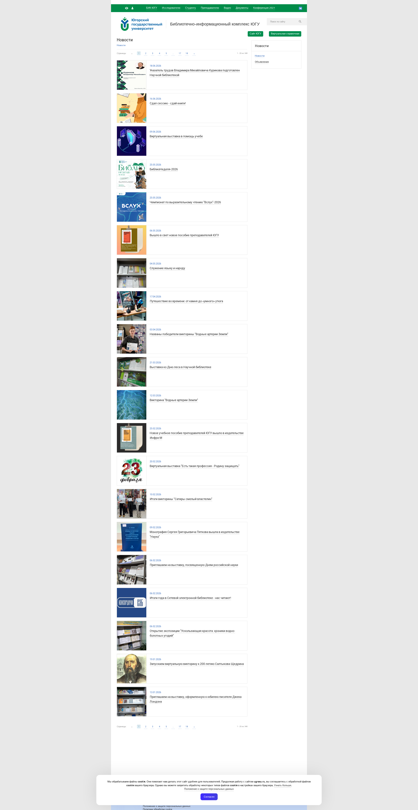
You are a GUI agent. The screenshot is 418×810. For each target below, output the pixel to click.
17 (180, 53)
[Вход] (132, 8)
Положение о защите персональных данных (209, 789)
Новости (121, 45)
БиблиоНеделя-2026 (164, 169)
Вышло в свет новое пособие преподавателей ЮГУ (184, 235)
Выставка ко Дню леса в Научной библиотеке (180, 367)
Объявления (262, 61)
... (173, 53)
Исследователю (171, 7)
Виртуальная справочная (285, 33)
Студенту (190, 7)
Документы (242, 7)
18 (187, 53)
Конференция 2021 (264, 7)
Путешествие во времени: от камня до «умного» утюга (186, 301)
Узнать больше (282, 785)
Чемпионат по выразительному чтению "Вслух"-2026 (185, 202)
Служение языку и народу (167, 268)
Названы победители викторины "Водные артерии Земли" (189, 334)
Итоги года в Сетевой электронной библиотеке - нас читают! (190, 598)
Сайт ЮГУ (255, 33)
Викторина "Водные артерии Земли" (174, 400)
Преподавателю (210, 7)
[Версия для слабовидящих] (127, 8)
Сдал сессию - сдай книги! (168, 103)
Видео (227, 7)
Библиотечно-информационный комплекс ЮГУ (215, 24)
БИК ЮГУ (151, 7)
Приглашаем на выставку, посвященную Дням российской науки (194, 565)
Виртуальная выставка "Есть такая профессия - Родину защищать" (194, 466)
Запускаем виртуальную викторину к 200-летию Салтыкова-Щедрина (197, 664)
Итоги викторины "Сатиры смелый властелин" (181, 499)
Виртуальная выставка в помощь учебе (176, 136)
